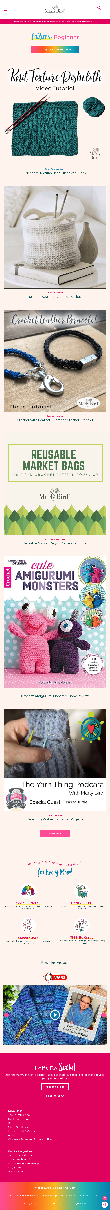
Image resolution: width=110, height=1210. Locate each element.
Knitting (46, 169)
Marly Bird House (18, 1127)
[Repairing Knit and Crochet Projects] (55, 811)
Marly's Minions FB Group (23, 1164)
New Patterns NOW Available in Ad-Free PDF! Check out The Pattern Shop (55, 22)
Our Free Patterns (19, 1119)
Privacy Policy (30, 1204)
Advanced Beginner (59, 169)
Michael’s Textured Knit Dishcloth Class (55, 173)
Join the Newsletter (20, 1155)
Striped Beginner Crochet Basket (55, 297)
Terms (40, 1204)
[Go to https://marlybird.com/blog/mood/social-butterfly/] (28, 896)
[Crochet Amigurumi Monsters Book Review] (55, 687)
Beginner (59, 292)
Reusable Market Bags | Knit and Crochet (55, 543)
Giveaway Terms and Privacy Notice (30, 1139)
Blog (11, 1123)
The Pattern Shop (19, 1115)
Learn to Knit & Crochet (22, 1131)
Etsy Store (14, 1168)
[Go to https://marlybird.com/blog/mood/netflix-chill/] (82, 896)
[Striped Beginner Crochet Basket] (55, 288)
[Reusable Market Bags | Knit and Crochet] (55, 535)
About (12, 1135)
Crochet (50, 292)
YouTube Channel (19, 1159)
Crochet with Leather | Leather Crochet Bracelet (55, 420)
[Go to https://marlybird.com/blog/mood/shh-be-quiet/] (82, 931)
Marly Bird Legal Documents (57, 1204)
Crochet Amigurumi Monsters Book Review (55, 696)
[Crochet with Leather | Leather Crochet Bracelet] (55, 412)
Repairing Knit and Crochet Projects (55, 819)
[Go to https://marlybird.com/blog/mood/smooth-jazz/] (28, 931)
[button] (55, 1015)
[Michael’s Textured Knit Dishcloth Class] (55, 165)
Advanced (59, 815)
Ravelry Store (16, 1172)
